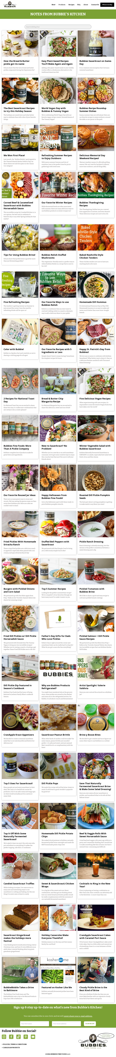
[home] (11, 4)
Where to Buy (107, 5)
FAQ (78, 5)
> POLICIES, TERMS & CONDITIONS (14, 1044)
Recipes (71, 5)
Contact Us (95, 5)
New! (53, 5)
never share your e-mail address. (78, 1016)
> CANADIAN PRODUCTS (11, 1047)
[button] (62, 4)
